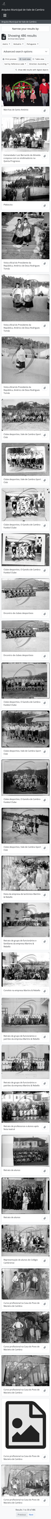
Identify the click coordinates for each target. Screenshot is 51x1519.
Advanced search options (18, 51)
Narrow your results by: (25, 28)
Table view (39, 59)
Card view (26, 59)
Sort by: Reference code (14, 64)
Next (31, 1514)
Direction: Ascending (38, 64)
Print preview (10, 59)
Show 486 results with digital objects (33, 70)
